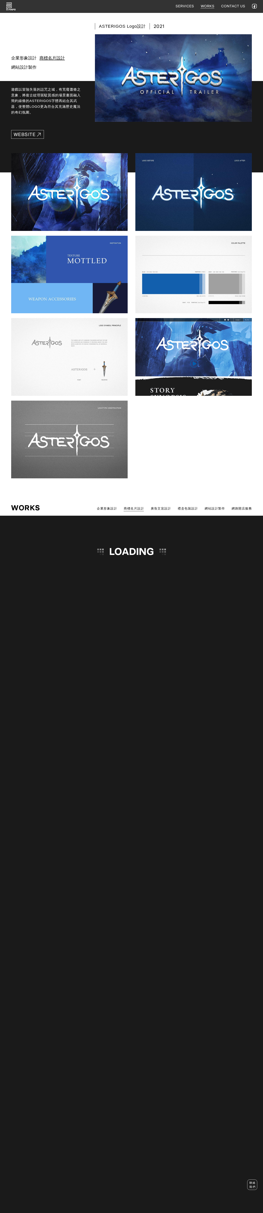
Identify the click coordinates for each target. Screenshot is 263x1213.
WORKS (207, 6)
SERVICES (185, 6)
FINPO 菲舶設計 (11, 7)
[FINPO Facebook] (254, 6)
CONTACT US (233, 6)
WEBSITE (25, 134)
